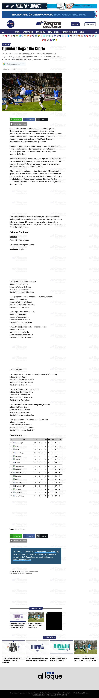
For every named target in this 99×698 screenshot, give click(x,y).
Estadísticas (41, 32)
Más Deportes (28, 32)
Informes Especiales (69, 32)
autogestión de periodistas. (45, 552)
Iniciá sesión (90, 24)
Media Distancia (53, 32)
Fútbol (17, 32)
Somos (81, 32)
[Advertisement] (36, 201)
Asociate (75, 24)
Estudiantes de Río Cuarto (30, 571)
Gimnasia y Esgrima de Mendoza (21, 573)
